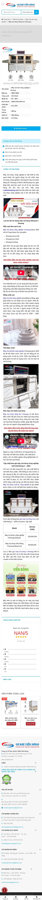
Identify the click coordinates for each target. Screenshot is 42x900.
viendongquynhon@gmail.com (11, 843)
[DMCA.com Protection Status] (6, 779)
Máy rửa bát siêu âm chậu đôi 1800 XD (11, 720)
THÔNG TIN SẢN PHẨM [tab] (11, 169)
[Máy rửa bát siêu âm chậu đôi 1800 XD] (11, 706)
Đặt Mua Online (21, 128)
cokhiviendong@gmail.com (10, 882)
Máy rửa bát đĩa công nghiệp (13, 351)
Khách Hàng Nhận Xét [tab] (12, 620)
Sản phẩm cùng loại (13, 693)
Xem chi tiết (11, 723)
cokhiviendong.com (11, 190)
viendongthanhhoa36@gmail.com (12, 827)
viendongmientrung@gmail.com (12, 863)
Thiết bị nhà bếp (17, 19)
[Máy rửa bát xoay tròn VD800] (30, 706)
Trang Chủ (6, 19)
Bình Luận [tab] (7, 679)
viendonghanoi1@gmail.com (13, 808)
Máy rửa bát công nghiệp (12, 298)
